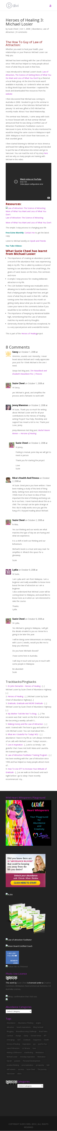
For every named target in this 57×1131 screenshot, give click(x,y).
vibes (19, 1073)
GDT (19, 1040)
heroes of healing (13, 1044)
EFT (45, 1036)
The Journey (42, 1069)
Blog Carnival (38, 1027)
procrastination (27, 1065)
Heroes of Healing (29, 333)
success (21, 1069)
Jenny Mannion (20, 405)
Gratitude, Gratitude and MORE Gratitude (25, 703)
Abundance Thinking (25, 1023)
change (18, 1036)
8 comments (21, 32)
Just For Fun (42, 1044)
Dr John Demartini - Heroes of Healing (24, 686)
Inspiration (27, 1044)
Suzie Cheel (13, 29)
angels (38, 1023)
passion (17, 1061)
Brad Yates (43, 1031)
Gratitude (26, 1040)
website (9, 94)
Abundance (37, 29)
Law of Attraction (13, 1048)
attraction (10, 1027)
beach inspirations (24, 1027)
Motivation (41, 1057)
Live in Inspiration (15, 744)
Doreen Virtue (36, 1036)
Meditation (40, 1052)
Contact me (30, 232)
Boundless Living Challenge (26, 1031)
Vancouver (11, 1073)
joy (34, 1044)
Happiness (37, 1040)
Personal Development (31, 1061)
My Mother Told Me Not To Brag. (22, 713)
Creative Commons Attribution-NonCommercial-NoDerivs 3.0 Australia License (28, 985)
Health (46, 1040)
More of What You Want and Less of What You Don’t (28, 222)
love (34, 1048)
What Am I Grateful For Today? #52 (23, 734)
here (46, 153)
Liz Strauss (26, 1048)
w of (10, 217)
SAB (48, 1065)
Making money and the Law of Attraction (25, 724)
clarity (26, 1036)
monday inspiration (27, 1057)
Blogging (10, 1031)
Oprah (9, 1061)
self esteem (11, 1069)
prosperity (40, 1065)
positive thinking (13, 1065)
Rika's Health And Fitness (25, 477)
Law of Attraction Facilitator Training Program (27, 755)
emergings (11, 1040)
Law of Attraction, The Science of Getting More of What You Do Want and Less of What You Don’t (28, 74)
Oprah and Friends (38, 241)
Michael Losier (12, 1057)
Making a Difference (14, 1052)
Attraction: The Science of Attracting (27, 217)
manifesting (28, 1052)
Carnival (10, 1036)
